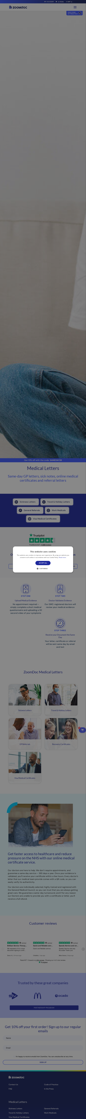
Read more (62, 557)
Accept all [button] (43, 563)
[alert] (43, 559)
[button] (43, 569)
